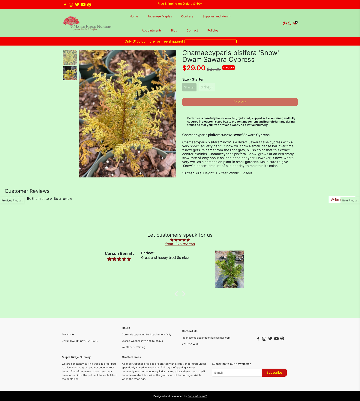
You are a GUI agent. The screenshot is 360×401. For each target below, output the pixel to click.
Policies (212, 30)
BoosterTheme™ (197, 396)
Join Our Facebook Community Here (180, 4)
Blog (174, 30)
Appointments (152, 30)
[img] (180, 240)
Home (134, 16)
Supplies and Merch (216, 16)
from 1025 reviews (180, 244)
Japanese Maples (159, 16)
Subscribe (274, 372)
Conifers (187, 16)
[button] (177, 293)
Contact (192, 30)
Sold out (240, 102)
